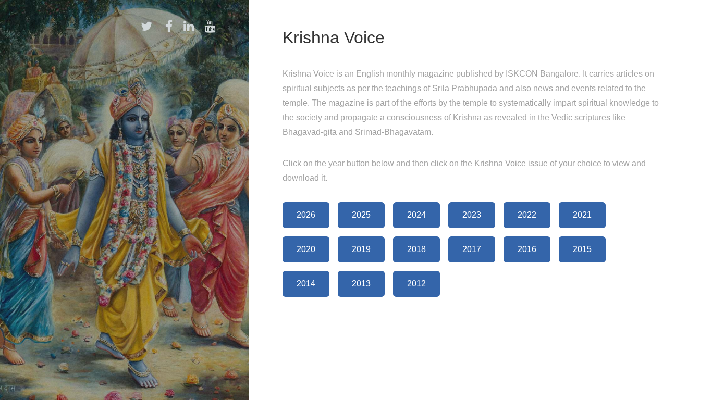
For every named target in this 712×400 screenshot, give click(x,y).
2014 (306, 283)
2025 (361, 214)
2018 (416, 249)
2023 (471, 214)
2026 (306, 214)
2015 (582, 249)
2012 (416, 283)
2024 (416, 214)
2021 (582, 214)
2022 (527, 214)
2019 (361, 249)
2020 (306, 249)
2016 (527, 249)
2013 (361, 283)
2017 (471, 249)
